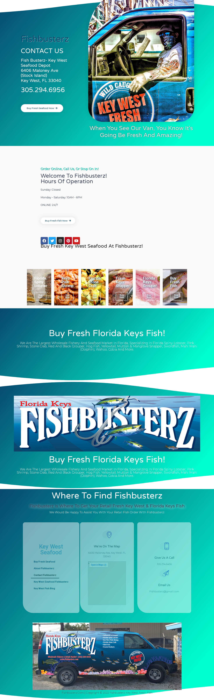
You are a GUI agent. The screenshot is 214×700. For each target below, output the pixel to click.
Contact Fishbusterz (45, 574)
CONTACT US (42, 51)
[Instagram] (60, 240)
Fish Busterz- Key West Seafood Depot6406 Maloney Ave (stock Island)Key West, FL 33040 (44, 70)
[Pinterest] (68, 240)
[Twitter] (52, 240)
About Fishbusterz (44, 568)
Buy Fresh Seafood (44, 561)
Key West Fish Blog (44, 588)
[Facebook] (44, 240)
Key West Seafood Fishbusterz (51, 581)
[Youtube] (76, 240)
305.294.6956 (43, 90)
